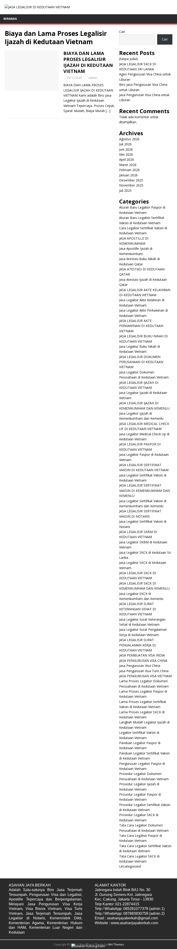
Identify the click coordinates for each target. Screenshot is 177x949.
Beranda (10, 19)
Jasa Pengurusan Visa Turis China (143, 671)
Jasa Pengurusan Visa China (139, 665)
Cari (122, 31)
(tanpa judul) (128, 59)
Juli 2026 (125, 144)
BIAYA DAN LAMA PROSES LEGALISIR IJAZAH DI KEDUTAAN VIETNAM (88, 62)
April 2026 (126, 159)
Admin (92, 78)
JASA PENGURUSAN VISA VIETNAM (145, 676)
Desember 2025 (131, 180)
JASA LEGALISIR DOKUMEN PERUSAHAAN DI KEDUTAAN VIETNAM (141, 362)
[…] (108, 111)
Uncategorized (130, 866)
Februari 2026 (129, 170)
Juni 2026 (126, 149)
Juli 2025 (125, 190)
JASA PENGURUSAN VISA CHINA (143, 660)
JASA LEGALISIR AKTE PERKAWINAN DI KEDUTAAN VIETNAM (141, 325)
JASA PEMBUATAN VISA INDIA (142, 655)
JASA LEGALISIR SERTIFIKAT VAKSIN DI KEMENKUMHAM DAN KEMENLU (144, 490)
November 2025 (131, 185)
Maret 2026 (127, 165)
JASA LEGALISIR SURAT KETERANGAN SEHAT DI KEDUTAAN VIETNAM (137, 609)
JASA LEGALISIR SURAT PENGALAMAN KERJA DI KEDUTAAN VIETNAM (137, 645)
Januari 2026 (128, 175)
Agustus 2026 (129, 139)
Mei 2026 (126, 154)
